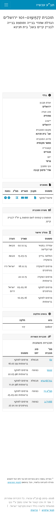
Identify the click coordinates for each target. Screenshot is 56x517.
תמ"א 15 (48, 391)
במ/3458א (46, 380)
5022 (49, 370)
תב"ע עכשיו (45, 4)
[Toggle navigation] (6, 5)
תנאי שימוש (48, 510)
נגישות (34, 510)
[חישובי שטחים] (5, 198)
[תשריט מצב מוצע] (26, 198)
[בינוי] (9, 198)
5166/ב (48, 401)
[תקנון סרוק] (35, 198)
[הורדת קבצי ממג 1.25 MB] (17, 198)
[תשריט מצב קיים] (22, 198)
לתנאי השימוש (14, 482)
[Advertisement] (28, 61)
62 (50, 359)
